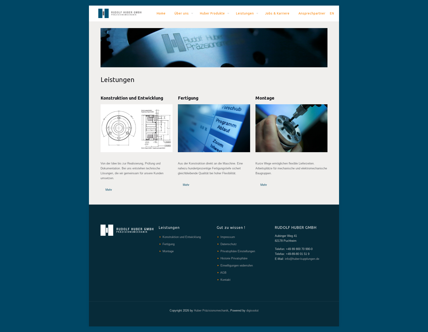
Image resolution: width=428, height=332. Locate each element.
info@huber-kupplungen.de (301, 258)
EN (332, 13)
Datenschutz (228, 244)
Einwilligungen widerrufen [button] (236, 265)
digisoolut (252, 310)
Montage (168, 251)
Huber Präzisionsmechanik (211, 310)
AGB (223, 272)
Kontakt (225, 279)
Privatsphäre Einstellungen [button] (237, 251)
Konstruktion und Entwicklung (182, 237)
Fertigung (169, 244)
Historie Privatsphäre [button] (233, 258)
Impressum (227, 237)
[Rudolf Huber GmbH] (119, 13)
